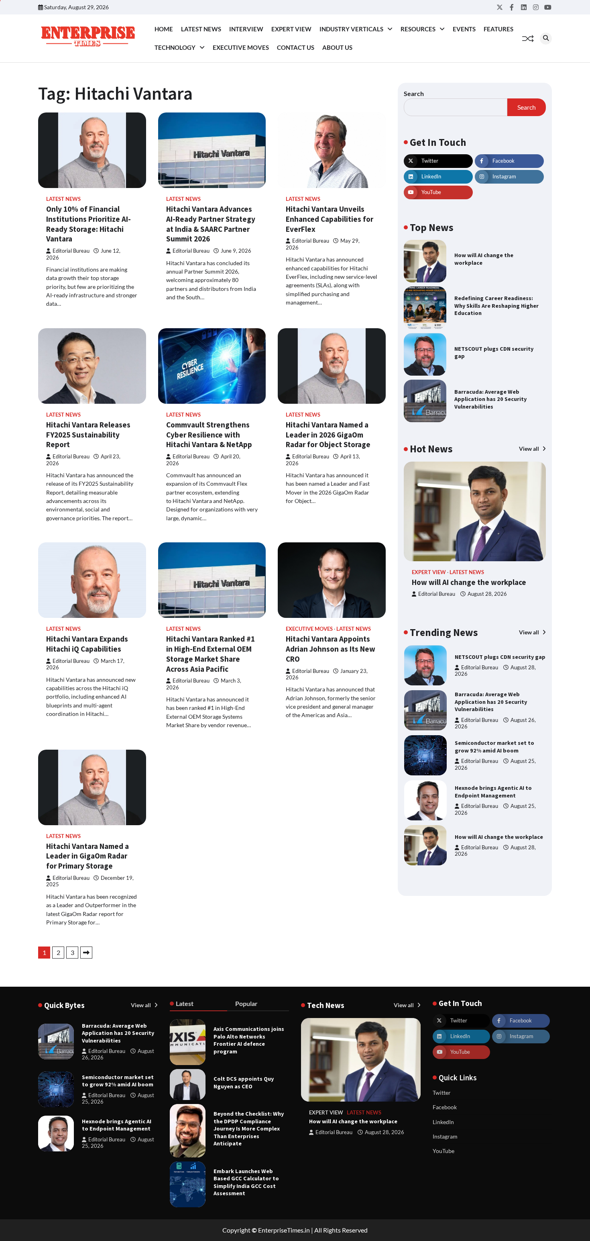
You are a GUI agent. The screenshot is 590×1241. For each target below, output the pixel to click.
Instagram (445, 1136)
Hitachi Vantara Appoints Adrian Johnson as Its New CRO (330, 649)
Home (164, 29)
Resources (418, 29)
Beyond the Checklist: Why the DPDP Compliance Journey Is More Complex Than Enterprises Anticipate (249, 1128)
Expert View (291, 29)
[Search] (546, 39)
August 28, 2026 (487, 594)
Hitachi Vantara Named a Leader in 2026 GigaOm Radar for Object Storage (328, 435)
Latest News (201, 29)
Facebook (445, 1107)
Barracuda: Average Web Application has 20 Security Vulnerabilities (490, 399)
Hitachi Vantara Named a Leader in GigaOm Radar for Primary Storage (87, 856)
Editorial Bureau (71, 251)
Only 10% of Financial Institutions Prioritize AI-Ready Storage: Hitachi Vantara (88, 223)
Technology (175, 47)
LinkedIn (443, 1121)
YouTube (443, 1150)
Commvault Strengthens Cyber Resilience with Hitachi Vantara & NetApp (209, 435)
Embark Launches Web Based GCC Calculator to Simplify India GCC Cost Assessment (246, 1182)
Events (464, 29)
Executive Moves (241, 47)
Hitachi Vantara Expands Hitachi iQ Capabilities (87, 644)
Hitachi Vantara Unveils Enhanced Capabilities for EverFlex (329, 219)
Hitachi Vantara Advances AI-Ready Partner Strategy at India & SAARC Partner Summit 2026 (210, 223)
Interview (246, 29)
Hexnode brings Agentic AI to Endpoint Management (493, 746)
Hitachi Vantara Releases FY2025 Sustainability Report (88, 435)
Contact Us (295, 47)
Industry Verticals (351, 29)
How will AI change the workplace (469, 582)
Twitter (442, 1092)
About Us (337, 47)
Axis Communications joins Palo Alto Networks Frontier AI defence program (249, 1040)
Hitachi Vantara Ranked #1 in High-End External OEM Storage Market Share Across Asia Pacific (210, 653)
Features (498, 29)
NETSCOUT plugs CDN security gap (493, 352)
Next (86, 953)
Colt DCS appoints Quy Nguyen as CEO (244, 1082)
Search (414, 93)
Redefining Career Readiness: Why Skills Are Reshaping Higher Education (496, 305)
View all (529, 448)
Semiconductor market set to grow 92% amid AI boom (494, 701)
